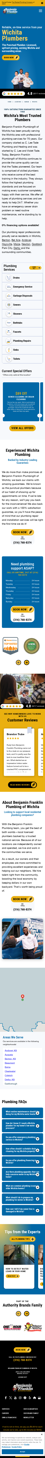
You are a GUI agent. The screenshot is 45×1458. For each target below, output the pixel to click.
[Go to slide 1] (10, 423)
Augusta (9, 1054)
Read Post (11, 1276)
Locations (18, 101)
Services (6, 1409)
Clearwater (10, 1071)
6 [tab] (30, 1291)
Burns (7, 1067)
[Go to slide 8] (31, 423)
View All (34, 267)
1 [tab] (14, 1291)
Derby (17, 247)
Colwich (9, 1075)
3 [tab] (21, 1291)
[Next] (26, 662)
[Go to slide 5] (22, 423)
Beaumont (10, 1063)
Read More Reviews (20, 785)
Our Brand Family (31, 1413)
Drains (42, 1279)
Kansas (26, 101)
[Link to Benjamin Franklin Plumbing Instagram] (20, 1398)
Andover (26, 240)
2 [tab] (17, 1291)
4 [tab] (24, 1291)
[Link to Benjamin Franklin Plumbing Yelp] (29, 1398)
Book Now (9, 57)
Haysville (7, 244)
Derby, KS (10, 1079)
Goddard (37, 244)
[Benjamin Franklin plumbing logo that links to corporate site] (10, 11)
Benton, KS (10, 1059)
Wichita (34, 101)
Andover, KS (11, 1050)
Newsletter (29, 1417)
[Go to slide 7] (28, 423)
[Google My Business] (39, 1398)
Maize (17, 244)
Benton (6, 240)
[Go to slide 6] (25, 423)
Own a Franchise (9, 1417)
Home (9, 101)
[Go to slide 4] (19, 423)
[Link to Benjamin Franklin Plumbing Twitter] (10, 1398)
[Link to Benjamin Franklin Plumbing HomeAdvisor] (34, 1398)
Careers (5, 1413)
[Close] (41, 1434)
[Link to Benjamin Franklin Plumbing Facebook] (5, 1398)
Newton (26, 244)
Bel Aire (16, 240)
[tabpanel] (19, 1267)
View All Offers (22, 428)
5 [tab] (27, 1291)
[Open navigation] (40, 11)
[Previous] (18, 662)
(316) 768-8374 (22, 542)
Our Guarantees (31, 1409)
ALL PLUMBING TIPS (21, 1239)
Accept (22, 1452)
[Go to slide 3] (16, 423)
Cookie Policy (17, 1447)
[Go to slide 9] (35, 423)
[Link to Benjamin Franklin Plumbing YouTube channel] (15, 1398)
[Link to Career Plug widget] (25, 1398)
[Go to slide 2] (13, 423)
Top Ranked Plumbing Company (22, 2)
